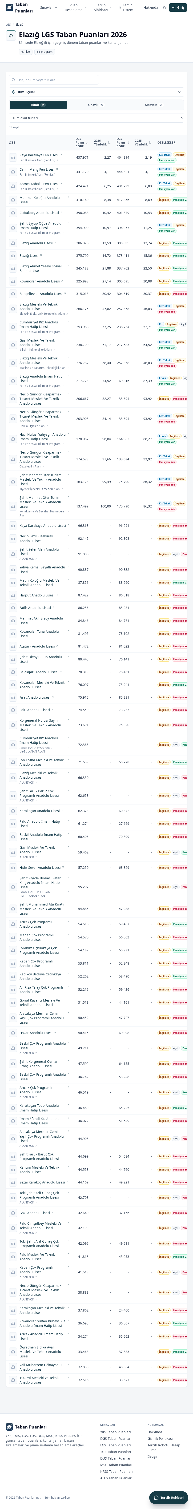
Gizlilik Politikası (160, 1438)
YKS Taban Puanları (115, 1432)
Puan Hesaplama (73, 7)
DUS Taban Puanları (116, 1458)
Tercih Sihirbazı (101, 7)
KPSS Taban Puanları (116, 1471)
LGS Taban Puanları (115, 1445)
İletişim (153, 1456)
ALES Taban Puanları (116, 1478)
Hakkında (151, 7)
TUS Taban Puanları (115, 1451)
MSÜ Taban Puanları (116, 1465)
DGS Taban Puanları (116, 1438)
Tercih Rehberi (172, 1497)
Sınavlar (46, 7)
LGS (8, 25)
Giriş (181, 7)
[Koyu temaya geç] (165, 7)
